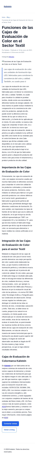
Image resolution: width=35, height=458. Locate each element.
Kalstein (7, 6)
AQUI (4, 407)
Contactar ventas (10, 424)
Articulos (11, 57)
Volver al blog (9, 430)
